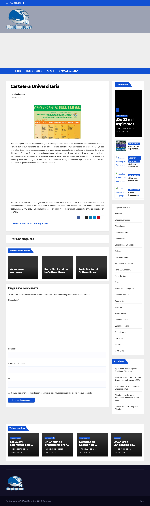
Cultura (118, 251)
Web (10, 378)
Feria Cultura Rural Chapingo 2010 (30, 223)
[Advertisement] (75, 50)
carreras (118, 214)
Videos (118, 345)
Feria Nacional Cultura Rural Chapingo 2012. (89, 272)
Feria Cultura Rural (123, 270)
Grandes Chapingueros (125, 289)
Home (142, 501)
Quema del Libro (122, 326)
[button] (142, 71)
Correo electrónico (16, 364)
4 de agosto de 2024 (127, 128)
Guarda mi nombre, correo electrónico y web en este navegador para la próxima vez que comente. (51, 393)
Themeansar (47, 501)
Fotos (50, 71)
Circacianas (120, 226)
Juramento (119, 301)
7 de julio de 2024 (89, 449)
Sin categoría (120, 332)
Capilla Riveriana (122, 207)
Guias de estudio (122, 295)
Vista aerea (119, 351)
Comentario (13, 300)
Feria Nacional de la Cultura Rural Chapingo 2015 (56, 272)
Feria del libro (121, 276)
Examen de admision (132, 158)
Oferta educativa (68, 71)
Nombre (12, 349)
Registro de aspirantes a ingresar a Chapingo (133, 150)
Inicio (18, 71)
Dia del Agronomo (122, 257)
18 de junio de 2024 (124, 449)
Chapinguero (19, 94)
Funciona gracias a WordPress (16, 501)
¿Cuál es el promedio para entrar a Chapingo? (134, 182)
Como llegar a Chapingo (125, 245)
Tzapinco (119, 338)
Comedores (120, 239)
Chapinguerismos (122, 220)
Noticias (118, 307)
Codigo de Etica (121, 232)
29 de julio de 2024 (54, 449)
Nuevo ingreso (34, 71)
